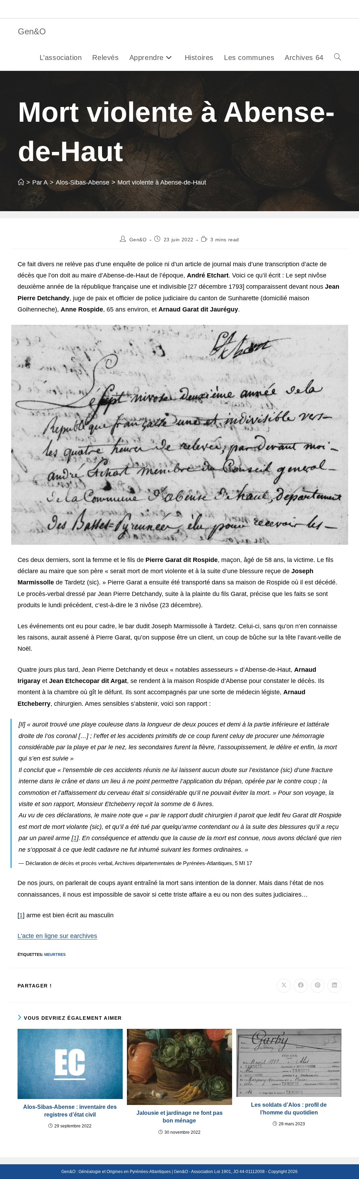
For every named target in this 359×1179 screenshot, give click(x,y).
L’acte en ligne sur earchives (57, 935)
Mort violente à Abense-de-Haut (161, 182)
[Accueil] (21, 182)
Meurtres (55, 954)
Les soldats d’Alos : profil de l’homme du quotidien (289, 1109)
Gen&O (32, 31)
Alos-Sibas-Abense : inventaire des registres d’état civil (70, 1111)
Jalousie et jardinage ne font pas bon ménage (179, 1117)
